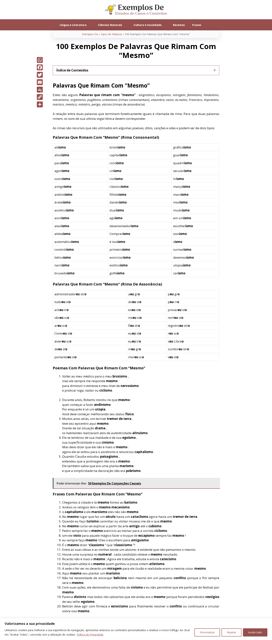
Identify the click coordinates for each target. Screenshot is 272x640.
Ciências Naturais (110, 25)
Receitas (179, 25)
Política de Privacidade (90, 634)
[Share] (39, 104)
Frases (196, 25)
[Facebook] (39, 67)
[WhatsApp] (39, 60)
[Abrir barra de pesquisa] (210, 24)
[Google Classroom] (39, 89)
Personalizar (207, 632)
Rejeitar (231, 632)
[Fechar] (268, 621)
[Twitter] (39, 74)
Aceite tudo (255, 632)
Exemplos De (90, 34)
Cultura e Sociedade (148, 25)
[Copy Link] (39, 97)
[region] (136, 629)
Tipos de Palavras (111, 34)
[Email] (39, 82)
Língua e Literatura (73, 25)
